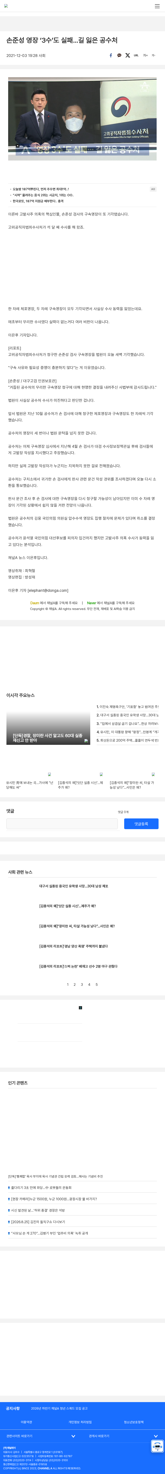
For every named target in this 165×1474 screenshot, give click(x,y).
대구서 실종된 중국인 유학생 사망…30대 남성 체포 (73, 886)
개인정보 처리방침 (80, 1422)
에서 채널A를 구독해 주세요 (54, 603)
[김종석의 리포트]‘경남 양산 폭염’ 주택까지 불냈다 (73, 946)
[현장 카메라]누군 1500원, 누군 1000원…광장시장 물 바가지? (54, 1199)
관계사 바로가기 (99, 1436)
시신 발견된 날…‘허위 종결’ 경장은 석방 (38, 1210)
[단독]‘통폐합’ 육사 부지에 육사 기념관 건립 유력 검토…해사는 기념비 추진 (55, 1176)
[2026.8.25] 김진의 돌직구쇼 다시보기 (38, 1222)
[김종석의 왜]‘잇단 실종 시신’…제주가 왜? (67, 906)
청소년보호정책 (134, 1422)
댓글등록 (141, 824)
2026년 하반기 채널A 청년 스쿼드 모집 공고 (59, 1408)
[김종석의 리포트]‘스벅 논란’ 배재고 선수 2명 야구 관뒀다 (78, 966)
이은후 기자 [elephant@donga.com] (38, 590)
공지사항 (13, 1408)
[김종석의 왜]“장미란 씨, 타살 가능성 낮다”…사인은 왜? (77, 926)
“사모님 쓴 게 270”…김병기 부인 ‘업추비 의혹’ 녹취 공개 (49, 1233)
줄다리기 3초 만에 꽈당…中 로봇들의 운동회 (41, 1188)
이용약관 (26, 1422)
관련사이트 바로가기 (19, 1436)
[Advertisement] (82, 1359)
